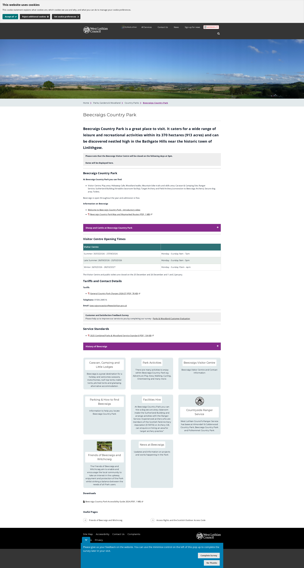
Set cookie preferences (65, 16)
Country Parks (132, 103)
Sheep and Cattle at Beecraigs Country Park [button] (109, 227)
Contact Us (163, 27)
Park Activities (152, 362)
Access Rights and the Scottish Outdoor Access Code (181, 520)
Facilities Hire (152, 399)
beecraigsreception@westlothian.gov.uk (108, 305)
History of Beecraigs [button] (96, 346)
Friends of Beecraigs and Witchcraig (104, 457)
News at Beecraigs (152, 444)
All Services (146, 27)
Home (86, 103)
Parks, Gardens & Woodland (107, 103)
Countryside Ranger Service (199, 412)
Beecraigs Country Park (155, 103)
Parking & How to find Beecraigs (104, 401)
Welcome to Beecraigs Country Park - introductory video (114, 210)
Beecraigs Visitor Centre (199, 362)
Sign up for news (192, 27)
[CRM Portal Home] (129, 28)
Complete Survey (209, 555)
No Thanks (212, 563)
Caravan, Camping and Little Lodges (104, 364)
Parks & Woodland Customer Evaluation (171, 318)
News (176, 27)
